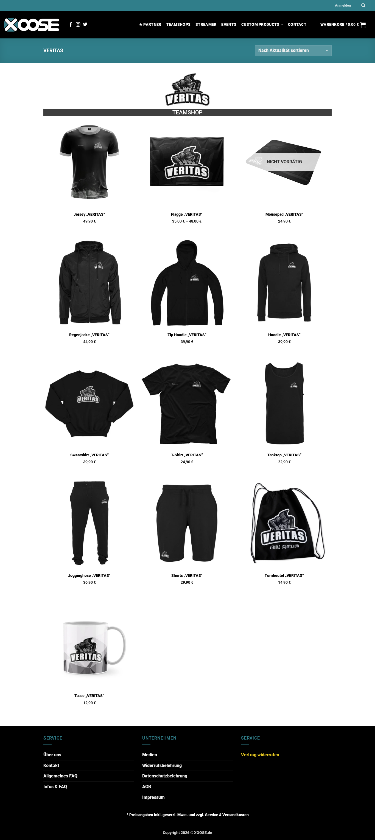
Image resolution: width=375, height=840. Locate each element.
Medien (149, 754)
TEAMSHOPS (178, 24)
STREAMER (205, 24)
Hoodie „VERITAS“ (284, 335)
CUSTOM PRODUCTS (260, 24)
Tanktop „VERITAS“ (284, 455)
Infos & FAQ (55, 786)
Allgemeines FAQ (60, 776)
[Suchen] (363, 5)
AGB (146, 786)
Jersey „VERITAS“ (89, 214)
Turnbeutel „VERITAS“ (284, 575)
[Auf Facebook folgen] (71, 24)
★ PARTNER (150, 24)
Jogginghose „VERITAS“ (89, 575)
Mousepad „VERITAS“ (284, 214)
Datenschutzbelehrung (164, 776)
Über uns (52, 754)
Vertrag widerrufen (260, 754)
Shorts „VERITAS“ (187, 575)
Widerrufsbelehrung (162, 765)
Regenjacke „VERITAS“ (89, 335)
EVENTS (228, 24)
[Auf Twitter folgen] (85, 24)
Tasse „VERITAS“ (89, 695)
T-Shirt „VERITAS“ (187, 455)
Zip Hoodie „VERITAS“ (186, 335)
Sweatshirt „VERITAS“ (89, 455)
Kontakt (51, 765)
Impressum (153, 797)
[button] (343, 5)
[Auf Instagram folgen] (78, 24)
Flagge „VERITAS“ (187, 214)
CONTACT (297, 24)
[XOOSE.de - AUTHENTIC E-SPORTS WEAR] (31, 24)
